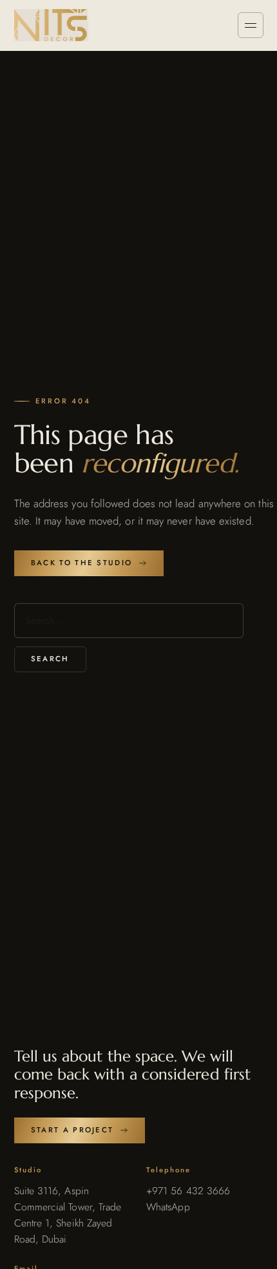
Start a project (72, 1130)
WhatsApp (168, 1206)
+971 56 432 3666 (188, 1190)
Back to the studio (81, 562)
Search (50, 659)
